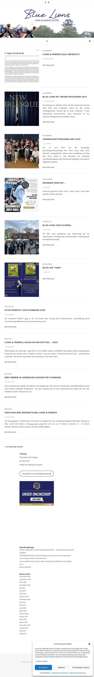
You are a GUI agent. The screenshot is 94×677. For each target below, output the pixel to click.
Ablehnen (61, 667)
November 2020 (24, 625)
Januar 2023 (23, 616)
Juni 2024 (22, 591)
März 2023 (23, 611)
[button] (89, 644)
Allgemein (47, 51)
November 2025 (24, 576)
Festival (8, 339)
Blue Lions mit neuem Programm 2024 (65, 97)
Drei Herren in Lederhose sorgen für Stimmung (33, 377)
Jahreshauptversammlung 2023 (61, 139)
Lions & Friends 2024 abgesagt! (61, 54)
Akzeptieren (43, 667)
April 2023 (22, 608)
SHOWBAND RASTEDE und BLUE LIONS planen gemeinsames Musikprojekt (45, 556)
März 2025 (23, 582)
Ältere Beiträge (14, 447)
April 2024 (22, 594)
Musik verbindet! (25, 567)
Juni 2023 (22, 602)
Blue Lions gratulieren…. (58, 225)
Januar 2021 (23, 622)
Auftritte (47, 222)
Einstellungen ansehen (80, 667)
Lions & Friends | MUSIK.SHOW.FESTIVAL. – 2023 (31, 342)
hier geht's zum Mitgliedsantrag (36, 473)
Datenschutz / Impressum (60, 673)
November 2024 (24, 585)
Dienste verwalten (42, 661)
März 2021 (23, 619)
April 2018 (22, 634)
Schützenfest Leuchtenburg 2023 (25, 310)
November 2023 (24, 599)
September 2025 (25, 579)
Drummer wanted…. (54, 183)
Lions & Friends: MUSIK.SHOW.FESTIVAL (32, 558)
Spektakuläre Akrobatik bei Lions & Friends (31, 413)
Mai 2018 (22, 631)
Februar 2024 (24, 596)
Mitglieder (47, 179)
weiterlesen (48, 65)
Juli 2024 (22, 588)
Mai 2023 (22, 605)
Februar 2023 (24, 614)
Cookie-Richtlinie (45, 673)
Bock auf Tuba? (52, 268)
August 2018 (23, 628)
